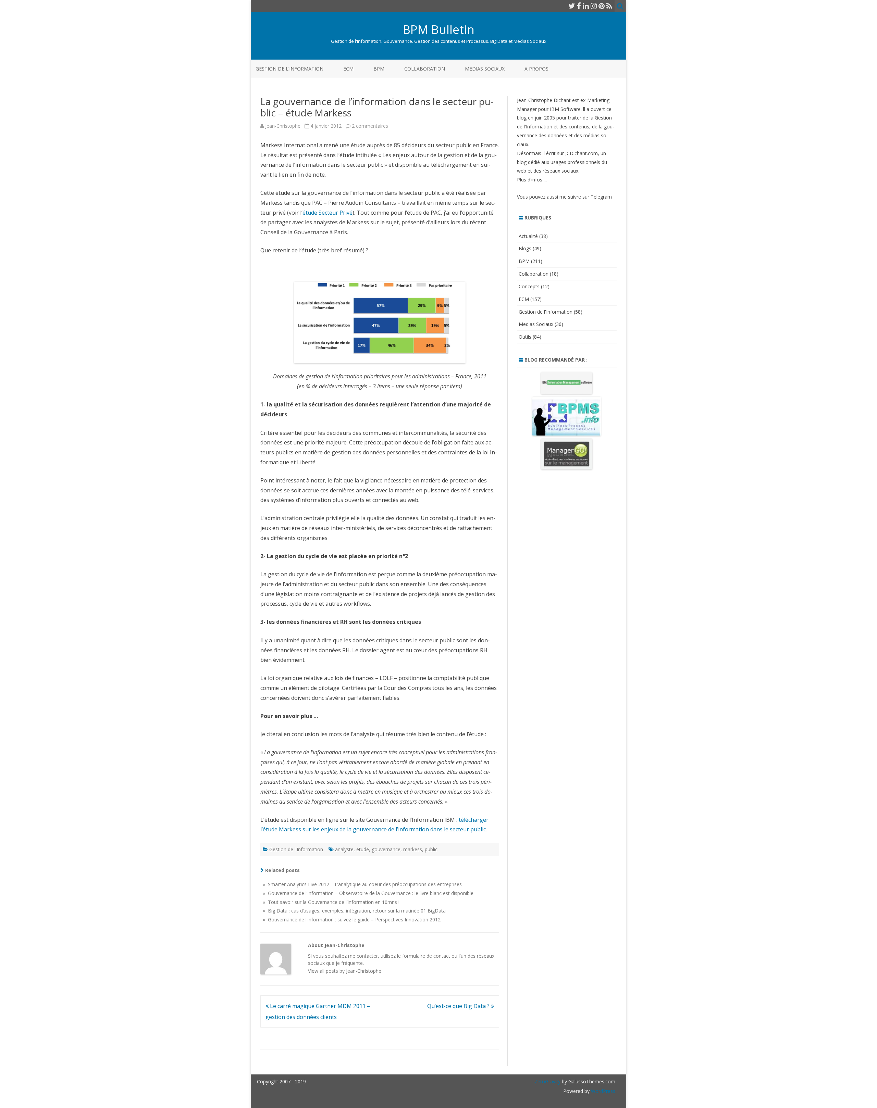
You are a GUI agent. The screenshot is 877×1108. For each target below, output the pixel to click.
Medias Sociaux (485, 68)
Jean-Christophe (282, 126)
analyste (344, 849)
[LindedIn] (586, 6)
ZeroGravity (547, 1081)
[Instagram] (594, 6)
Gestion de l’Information (289, 68)
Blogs (525, 248)
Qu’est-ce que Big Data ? (459, 1006)
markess (412, 849)
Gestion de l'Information (296, 849)
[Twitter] (571, 6)
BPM (378, 68)
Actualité (528, 236)
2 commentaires (370, 126)
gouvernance (386, 849)
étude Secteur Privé (327, 212)
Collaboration (424, 68)
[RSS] (609, 6)
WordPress (602, 1091)
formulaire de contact (426, 956)
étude (362, 849)
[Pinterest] (601, 6)
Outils (525, 336)
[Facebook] (579, 6)
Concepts (529, 286)
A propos (536, 68)
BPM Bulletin (438, 29)
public (431, 849)
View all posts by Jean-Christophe (347, 971)
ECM (348, 68)
